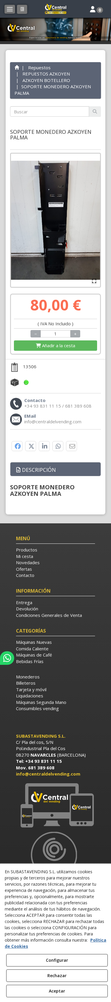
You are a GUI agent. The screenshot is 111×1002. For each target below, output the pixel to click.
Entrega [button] (24, 602)
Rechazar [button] (57, 975)
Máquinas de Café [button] (34, 655)
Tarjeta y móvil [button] (31, 689)
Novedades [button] (28, 562)
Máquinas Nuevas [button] (34, 642)
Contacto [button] (25, 575)
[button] (56, 9)
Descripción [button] (38, 469)
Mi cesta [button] (24, 556)
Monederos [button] (28, 677)
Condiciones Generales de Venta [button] (49, 615)
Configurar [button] (57, 960)
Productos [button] (26, 550)
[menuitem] (55, 550)
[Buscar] (95, 111)
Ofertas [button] (24, 569)
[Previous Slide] (18, 220)
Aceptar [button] (57, 991)
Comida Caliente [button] (32, 649)
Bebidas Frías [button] (30, 661)
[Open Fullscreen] (94, 281)
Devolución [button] (27, 609)
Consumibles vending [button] (37, 708)
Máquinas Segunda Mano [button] (41, 702)
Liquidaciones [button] (29, 696)
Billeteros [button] (26, 683)
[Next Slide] (93, 220)
